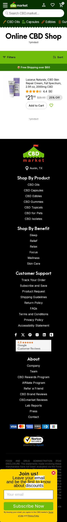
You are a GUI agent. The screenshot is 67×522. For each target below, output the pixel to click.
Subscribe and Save (33, 285)
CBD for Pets (34, 213)
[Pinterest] (30, 335)
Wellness (33, 258)
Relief (33, 241)
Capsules (32, 22)
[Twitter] (23, 335)
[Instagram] (37, 335)
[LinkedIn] (44, 335)
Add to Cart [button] (36, 105)
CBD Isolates (33, 219)
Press (33, 411)
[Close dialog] (53, 473)
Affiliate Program (33, 383)
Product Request (33, 291)
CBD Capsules (33, 190)
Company (33, 365)
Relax (33, 246)
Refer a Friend (33, 388)
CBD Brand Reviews (33, 394)
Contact (33, 417)
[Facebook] (16, 335)
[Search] (6, 13)
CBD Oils (13, 22)
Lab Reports (33, 405)
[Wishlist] (51, 5)
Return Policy (33, 302)
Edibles (50, 22)
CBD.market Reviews (33, 400)
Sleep (33, 235)
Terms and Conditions (33, 314)
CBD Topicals (33, 207)
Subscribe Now (28, 506)
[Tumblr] (51, 335)
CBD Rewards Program (33, 377)
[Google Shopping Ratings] (33, 345)
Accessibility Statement (33, 325)
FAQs (33, 308)
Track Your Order (33, 280)
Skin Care (33, 263)
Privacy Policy (33, 320)
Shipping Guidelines (33, 297)
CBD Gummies (33, 201)
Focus (33, 252)
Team (33, 371)
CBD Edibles (33, 196)
